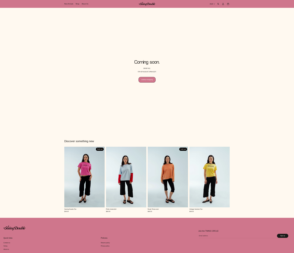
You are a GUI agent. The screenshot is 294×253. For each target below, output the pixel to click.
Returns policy (105, 243)
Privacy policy (105, 246)
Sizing (5, 246)
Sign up (282, 236)
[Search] (218, 3)
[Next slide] (101, 177)
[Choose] (143, 204)
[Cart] (228, 3)
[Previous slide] (67, 177)
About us (6, 249)
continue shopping (147, 79)
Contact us (6, 243)
